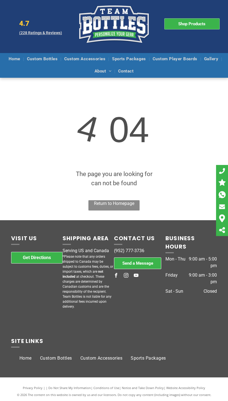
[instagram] (126, 276)
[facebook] (116, 276)
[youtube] (136, 276)
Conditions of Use (106, 388)
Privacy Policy (33, 388)
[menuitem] (15, 59)
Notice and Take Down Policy (143, 388)
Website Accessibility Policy (185, 388)
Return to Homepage (114, 203)
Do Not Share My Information (69, 388)
